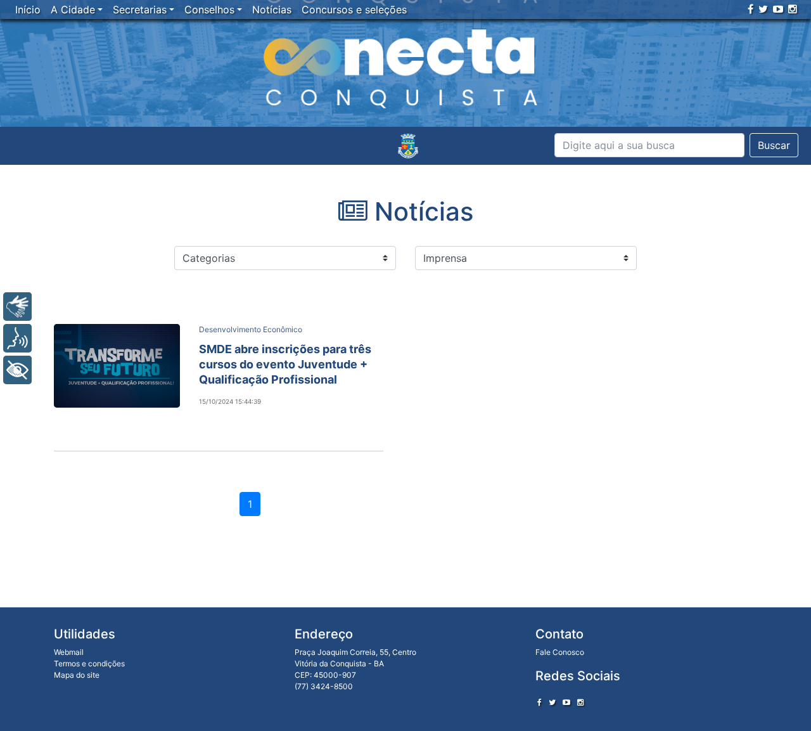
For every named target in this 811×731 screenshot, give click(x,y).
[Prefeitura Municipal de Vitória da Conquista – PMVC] (408, 145)
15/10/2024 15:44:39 (230, 401)
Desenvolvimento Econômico (250, 329)
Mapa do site (76, 675)
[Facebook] (750, 9)
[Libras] (17, 306)
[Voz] (17, 338)
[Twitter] (763, 9)
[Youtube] (778, 9)
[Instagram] (792, 9)
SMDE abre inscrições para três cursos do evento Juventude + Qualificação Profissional (285, 364)
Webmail (69, 652)
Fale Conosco (559, 652)
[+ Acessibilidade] (17, 370)
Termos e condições (89, 663)
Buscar (774, 145)
